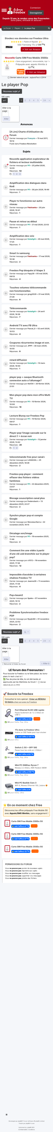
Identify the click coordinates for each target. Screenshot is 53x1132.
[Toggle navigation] (6, 1115)
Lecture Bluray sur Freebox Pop (27, 415)
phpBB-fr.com (30, 1123)
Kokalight (32, 239)
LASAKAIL (32, 460)
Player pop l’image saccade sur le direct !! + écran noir (28, 434)
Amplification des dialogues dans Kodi (28, 185)
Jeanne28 (32, 581)
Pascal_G (32, 329)
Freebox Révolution (28, 144)
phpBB (20, 1121)
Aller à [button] (46, 663)
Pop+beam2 (16, 595)
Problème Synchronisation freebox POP (29, 614)
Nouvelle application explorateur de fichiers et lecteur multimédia (29, 161)
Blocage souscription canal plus (27, 498)
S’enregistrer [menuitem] (36, 12)
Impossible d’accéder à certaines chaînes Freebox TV (28, 576)
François (31, 138)
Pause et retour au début (23, 221)
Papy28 (31, 273)
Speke (30, 598)
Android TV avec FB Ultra (23, 325)
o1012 (30, 560)
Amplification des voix (22, 236)
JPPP (30, 346)
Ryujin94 (32, 619)
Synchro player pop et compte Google (26, 517)
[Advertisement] (26, 997)
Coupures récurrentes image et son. (30, 342)
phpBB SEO (30, 1127)
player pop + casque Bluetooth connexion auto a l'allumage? (26, 379)
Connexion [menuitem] (35, 7)
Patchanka (32, 207)
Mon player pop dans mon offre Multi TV (30, 397)
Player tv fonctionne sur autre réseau (26, 203)
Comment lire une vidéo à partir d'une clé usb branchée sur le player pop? (29, 554)
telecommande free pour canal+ (27, 457)
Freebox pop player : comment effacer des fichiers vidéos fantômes (26, 477)
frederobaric (33, 501)
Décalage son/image (21, 533)
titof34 (31, 384)
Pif (29, 165)
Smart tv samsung (20, 253)
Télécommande (18, 308)
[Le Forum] (16, 10)
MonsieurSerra (34, 522)
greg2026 (32, 294)
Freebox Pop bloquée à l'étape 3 (27, 270)
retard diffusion (18, 360)
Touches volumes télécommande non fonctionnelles (28, 289)
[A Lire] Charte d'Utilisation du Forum (26, 133)
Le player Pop (15, 84)
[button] (4, 10)
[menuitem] (49, 28)
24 (44, 100)
